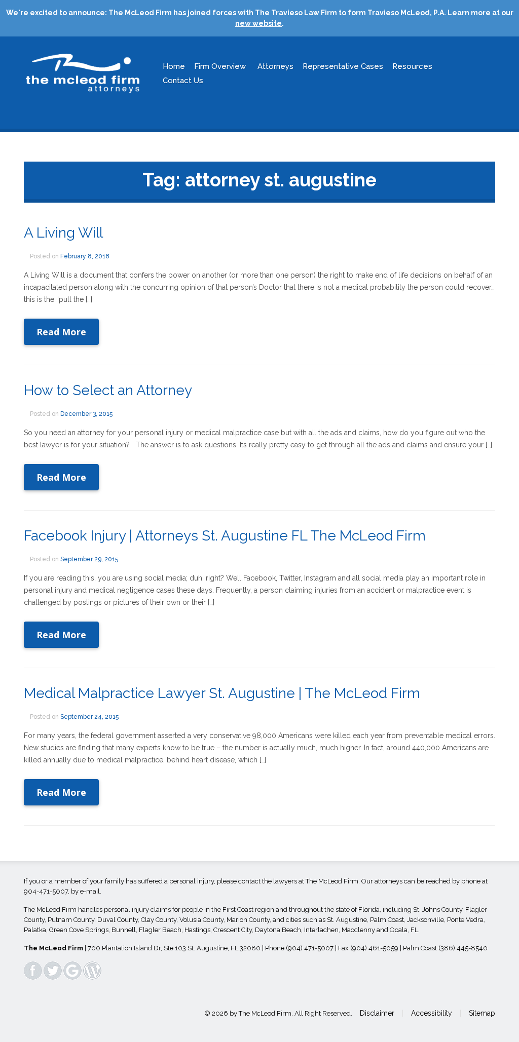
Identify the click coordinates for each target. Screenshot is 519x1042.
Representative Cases (343, 66)
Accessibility (431, 1013)
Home (174, 66)
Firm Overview (220, 66)
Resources (412, 66)
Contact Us (183, 80)
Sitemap (482, 1013)
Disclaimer (377, 1013)
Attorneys (275, 66)
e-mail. (90, 891)
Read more (61, 332)
